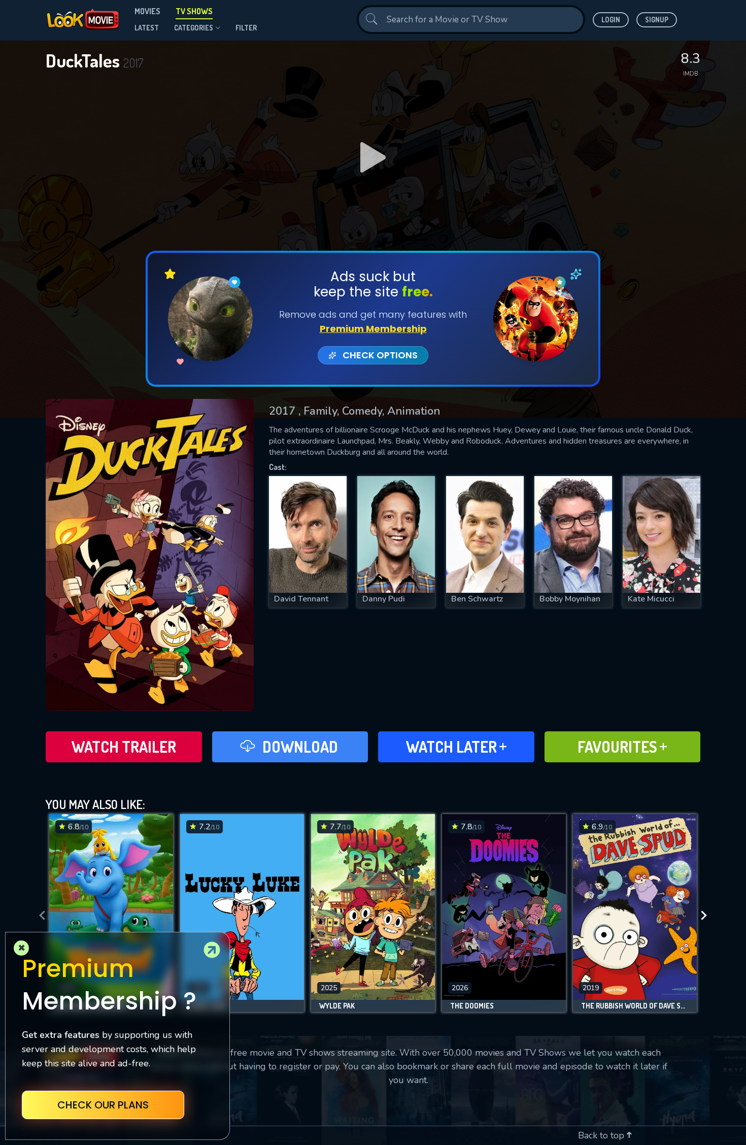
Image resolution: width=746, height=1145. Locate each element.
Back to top (602, 1135)
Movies (147, 11)
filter (246, 27)
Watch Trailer (124, 746)
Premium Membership (373, 328)
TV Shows (194, 11)
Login (610, 19)
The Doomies (472, 1005)
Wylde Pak (337, 1005)
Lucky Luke (207, 1005)
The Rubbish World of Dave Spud (635, 1005)
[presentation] (39, 915)
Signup (656, 19)
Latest (146, 27)
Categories (193, 27)
